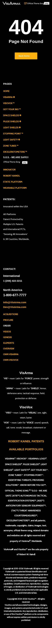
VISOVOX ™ (9, 103)
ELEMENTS (8, 343)
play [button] (46, 3)
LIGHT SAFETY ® (11, 139)
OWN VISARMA (10, 354)
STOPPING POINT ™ (13, 133)
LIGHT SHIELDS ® (12, 127)
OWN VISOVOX (10, 360)
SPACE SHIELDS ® (12, 115)
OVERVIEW (8, 348)
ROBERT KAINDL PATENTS (26, 441)
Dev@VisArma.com (14, 307)
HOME (6, 91)
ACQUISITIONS (10, 314)
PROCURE (8, 320)
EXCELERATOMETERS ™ (15, 152)
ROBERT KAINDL (11, 175)
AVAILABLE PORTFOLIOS (26, 449)
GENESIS (7, 337)
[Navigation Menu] (25, 3)
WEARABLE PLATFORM (15, 188)
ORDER (7, 325)
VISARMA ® (9, 97)
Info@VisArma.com (14, 302)
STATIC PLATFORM (12, 181)
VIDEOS (7, 331)
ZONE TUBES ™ (10, 145)
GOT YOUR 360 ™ (12, 109)
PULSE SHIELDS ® (12, 121)
